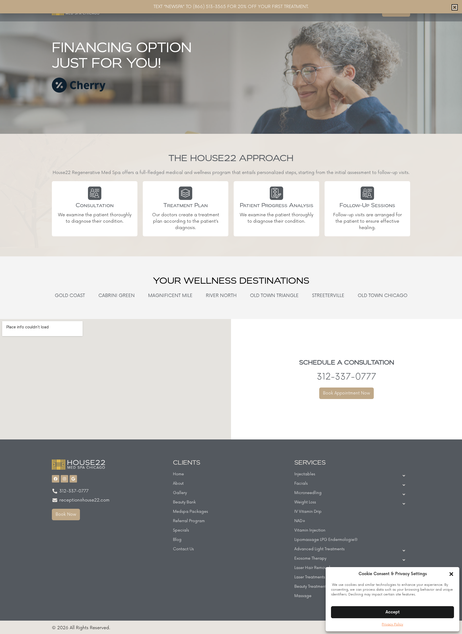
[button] (451, 574)
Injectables (304, 474)
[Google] (73, 479)
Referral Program (189, 521)
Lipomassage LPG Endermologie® (326, 539)
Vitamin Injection (309, 530)
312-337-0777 (346, 377)
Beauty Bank (184, 502)
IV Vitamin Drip (308, 511)
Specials (181, 530)
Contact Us (183, 549)
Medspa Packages (190, 511)
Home (178, 474)
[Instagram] (64, 479)
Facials (301, 483)
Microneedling (308, 493)
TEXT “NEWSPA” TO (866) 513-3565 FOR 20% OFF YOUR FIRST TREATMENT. (231, 6)
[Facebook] (55, 479)
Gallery (180, 493)
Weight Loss (305, 502)
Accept (393, 612)
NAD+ (300, 521)
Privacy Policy (392, 624)
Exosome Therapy (310, 558)
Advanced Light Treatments (319, 549)
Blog (177, 539)
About (178, 483)
